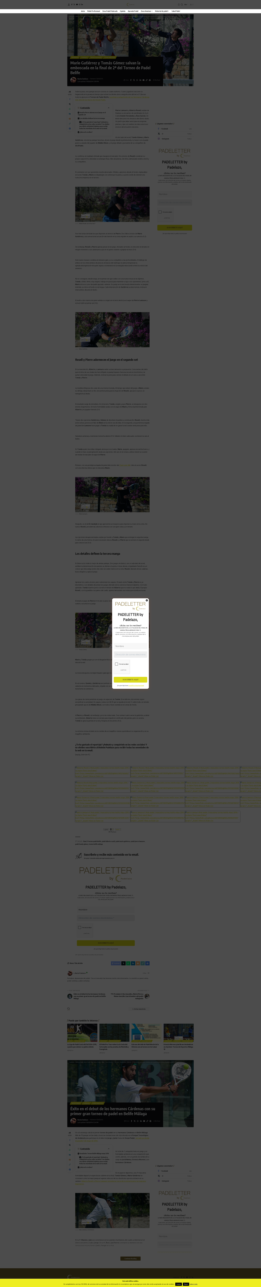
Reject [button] (186, 1284)
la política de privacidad (136, 686)
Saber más (193, 1284)
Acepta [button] (178, 1284)
